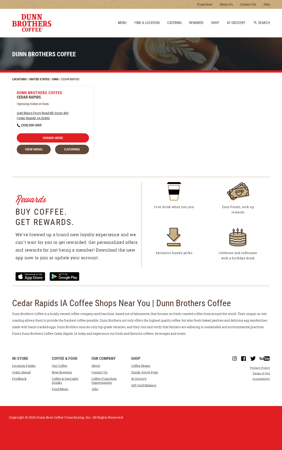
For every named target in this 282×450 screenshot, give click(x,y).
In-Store (20, 358)
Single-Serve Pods (144, 372)
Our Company (103, 358)
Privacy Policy (260, 368)
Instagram (234, 359)
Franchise (204, 4)
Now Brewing (62, 372)
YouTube (264, 359)
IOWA (55, 79)
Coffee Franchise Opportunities (104, 381)
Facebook (243, 359)
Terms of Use (261, 373)
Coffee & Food (64, 358)
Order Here (53, 138)
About (95, 366)
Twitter (253, 359)
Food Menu (60, 389)
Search (261, 22)
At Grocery (139, 379)
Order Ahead (21, 372)
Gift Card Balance (143, 385)
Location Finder (24, 366)
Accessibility (261, 379)
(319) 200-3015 (31, 125)
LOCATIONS (20, 79)
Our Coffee (59, 366)
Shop (135, 358)
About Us (226, 4)
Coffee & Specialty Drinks (65, 381)
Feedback (19, 379)
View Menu (34, 149)
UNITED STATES (39, 79)
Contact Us (248, 4)
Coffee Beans (140, 366)
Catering (72, 149)
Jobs (266, 4)
